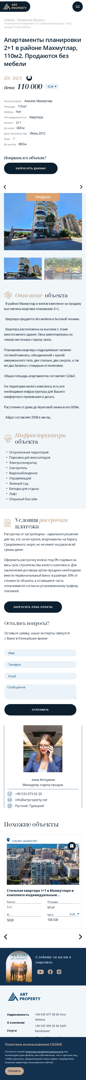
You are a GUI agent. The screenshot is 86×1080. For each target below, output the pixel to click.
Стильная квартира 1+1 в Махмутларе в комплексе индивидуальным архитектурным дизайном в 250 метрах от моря (43, 893)
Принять (14, 1071)
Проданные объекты (30, 20)
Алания (17, 841)
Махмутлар (30, 841)
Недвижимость (18, 1014)
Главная (9, 20)
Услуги (12, 1030)
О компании (16, 1022)
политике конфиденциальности (44, 1051)
